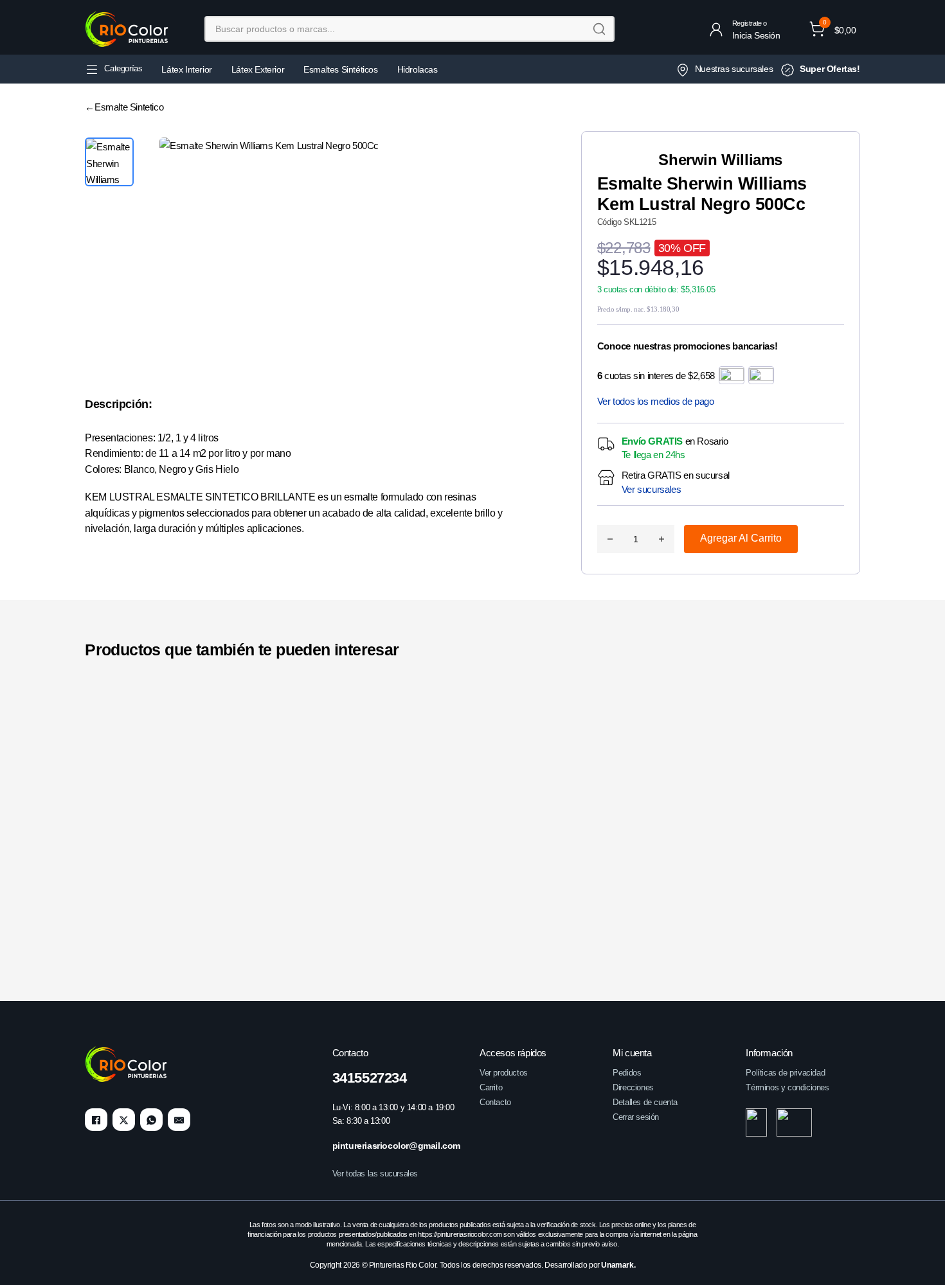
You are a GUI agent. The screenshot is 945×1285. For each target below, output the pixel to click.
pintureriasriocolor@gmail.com (396, 1146)
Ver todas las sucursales (375, 1174)
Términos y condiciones (787, 1087)
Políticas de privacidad (785, 1072)
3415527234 (369, 1078)
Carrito (491, 1087)
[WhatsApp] (151, 1120)
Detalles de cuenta (645, 1102)
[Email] (179, 1120)
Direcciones (633, 1087)
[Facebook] (96, 1120)
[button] (832, 29)
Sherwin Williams (720, 159)
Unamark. (618, 1265)
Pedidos (627, 1072)
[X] (124, 1120)
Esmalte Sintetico (128, 107)
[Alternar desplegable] (92, 69)
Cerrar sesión (636, 1117)
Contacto (495, 1102)
